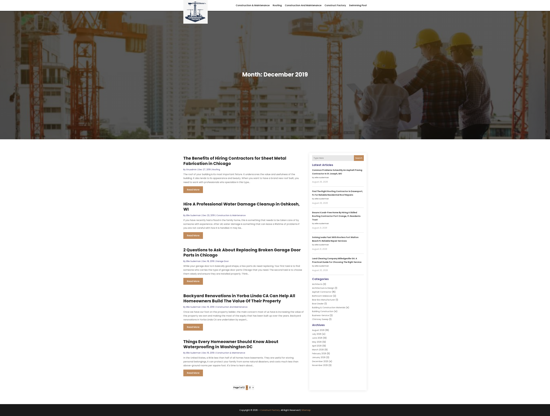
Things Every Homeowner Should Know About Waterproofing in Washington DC (230, 344)
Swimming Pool (358, 5)
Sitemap (306, 410)
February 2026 (319, 353)
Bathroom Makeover (322, 295)
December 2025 (320, 361)
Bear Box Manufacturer (323, 299)
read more (193, 189)
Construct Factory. (270, 410)
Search (358, 158)
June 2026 (317, 337)
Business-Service (320, 315)
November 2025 (320, 365)
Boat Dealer (318, 303)
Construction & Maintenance (253, 5)
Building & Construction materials (328, 307)
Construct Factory (335, 5)
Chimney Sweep (320, 319)
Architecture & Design (323, 288)
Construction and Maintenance (303, 5)
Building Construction (322, 311)
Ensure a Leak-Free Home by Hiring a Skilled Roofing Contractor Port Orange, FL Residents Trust (336, 216)
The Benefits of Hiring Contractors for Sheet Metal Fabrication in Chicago (234, 160)
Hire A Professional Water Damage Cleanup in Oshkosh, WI (241, 206)
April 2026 (317, 345)
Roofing (277, 5)
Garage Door (222, 261)
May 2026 (317, 341)
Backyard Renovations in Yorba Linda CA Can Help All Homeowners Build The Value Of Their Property (239, 298)
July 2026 (316, 334)
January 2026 (319, 357)
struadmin (191, 169)
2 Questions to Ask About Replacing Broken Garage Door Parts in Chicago (242, 252)
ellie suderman (193, 215)
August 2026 (318, 330)
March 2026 (318, 349)
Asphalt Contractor (321, 291)
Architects (317, 284)
